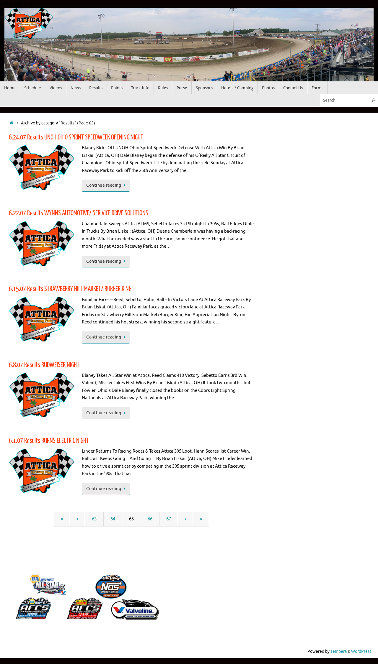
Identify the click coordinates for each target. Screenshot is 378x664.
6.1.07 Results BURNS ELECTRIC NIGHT (49, 440)
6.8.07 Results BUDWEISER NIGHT (44, 365)
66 (150, 519)
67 (168, 519)
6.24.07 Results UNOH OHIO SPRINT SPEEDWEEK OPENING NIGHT (76, 137)
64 (112, 519)
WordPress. (361, 651)
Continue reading (103, 185)
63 (94, 519)
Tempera (338, 651)
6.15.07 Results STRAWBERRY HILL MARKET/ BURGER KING (70, 288)
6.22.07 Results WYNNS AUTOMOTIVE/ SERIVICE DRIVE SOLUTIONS (78, 213)
